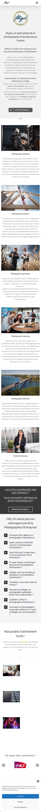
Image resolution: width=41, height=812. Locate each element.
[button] (38, 781)
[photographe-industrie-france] (20, 126)
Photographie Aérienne (20, 398)
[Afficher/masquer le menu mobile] (37, 3)
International (14, 665)
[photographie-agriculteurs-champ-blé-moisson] (20, 245)
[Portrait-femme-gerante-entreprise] (20, 428)
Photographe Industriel (20, 154)
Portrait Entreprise (20, 456)
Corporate (7, 665)
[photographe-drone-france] (20, 370)
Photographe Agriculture (20, 273)
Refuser (20, 802)
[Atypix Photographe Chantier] (20, 185)
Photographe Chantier (20, 214)
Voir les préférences (20, 807)
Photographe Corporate (20, 336)
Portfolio (25, 642)
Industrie (11, 692)
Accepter (20, 796)
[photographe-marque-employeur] (20, 308)
